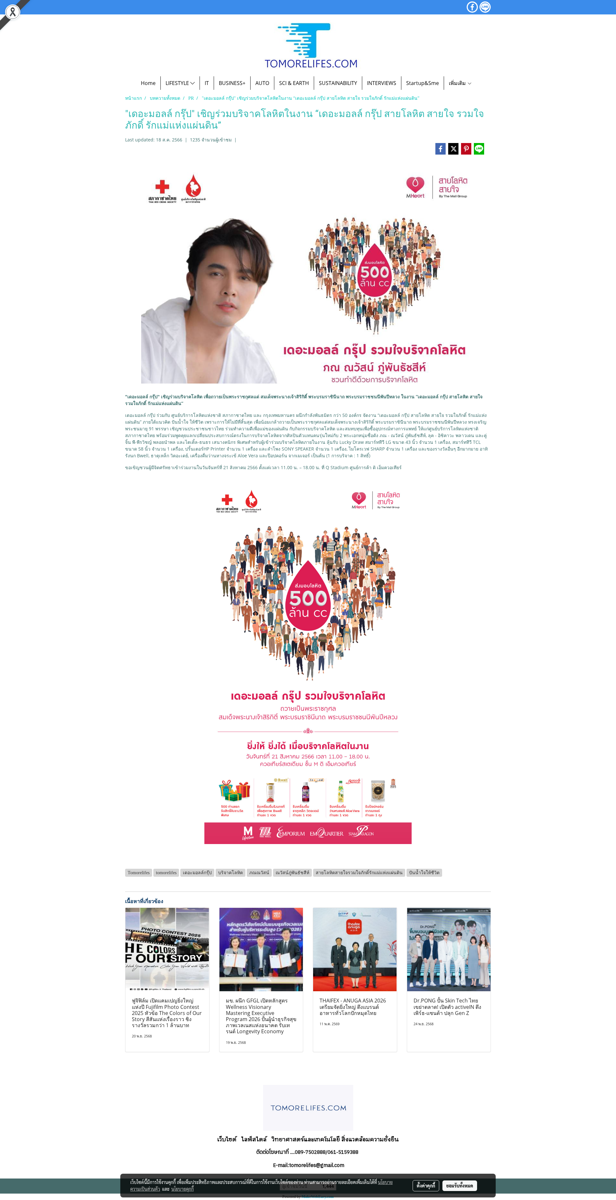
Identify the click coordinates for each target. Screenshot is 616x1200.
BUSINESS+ (232, 83)
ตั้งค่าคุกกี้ (426, 1185)
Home (148, 83)
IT (207, 83)
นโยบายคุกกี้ (182, 1189)
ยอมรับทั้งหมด (459, 1185)
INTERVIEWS (381, 83)
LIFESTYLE (178, 83)
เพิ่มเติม (458, 83)
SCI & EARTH (294, 83)
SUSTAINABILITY (338, 83)
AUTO (262, 83)
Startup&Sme (422, 83)
